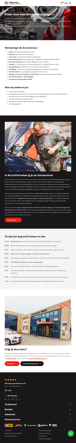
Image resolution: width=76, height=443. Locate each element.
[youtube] (9, 399)
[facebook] (6, 399)
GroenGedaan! (31, 425)
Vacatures (10, 7)
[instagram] (13, 399)
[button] (71, 433)
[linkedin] (16, 399)
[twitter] (20, 399)
